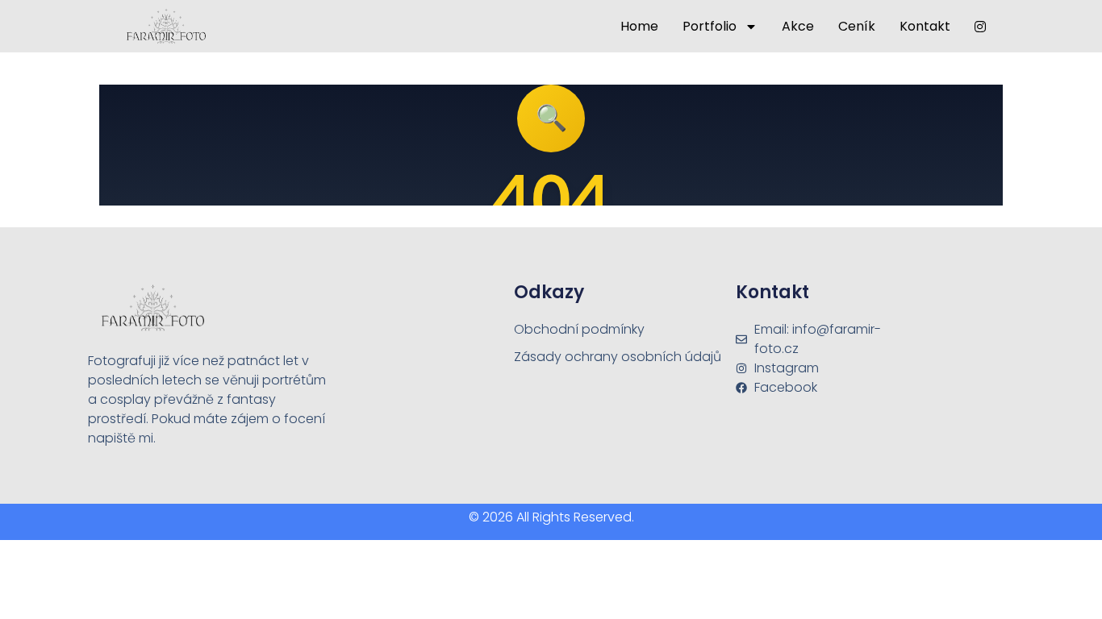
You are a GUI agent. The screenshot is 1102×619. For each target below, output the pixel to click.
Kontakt (925, 26)
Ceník (856, 26)
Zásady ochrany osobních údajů (617, 356)
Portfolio (709, 26)
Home (639, 26)
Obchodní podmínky (579, 329)
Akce (798, 26)
